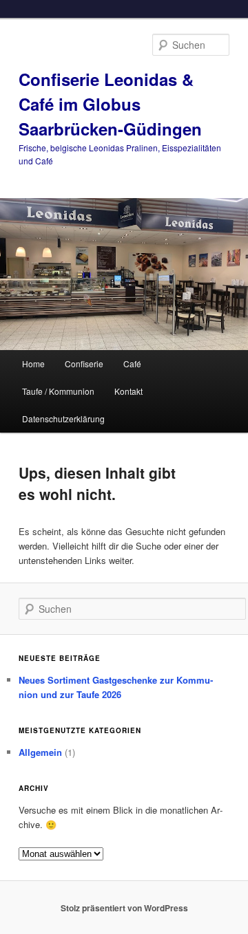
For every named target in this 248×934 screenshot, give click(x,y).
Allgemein (40, 752)
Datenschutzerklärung (63, 418)
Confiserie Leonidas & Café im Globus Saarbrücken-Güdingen (110, 103)
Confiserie (84, 363)
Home (33, 363)
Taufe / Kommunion (58, 391)
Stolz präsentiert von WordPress (124, 908)
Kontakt (128, 391)
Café (132, 363)
